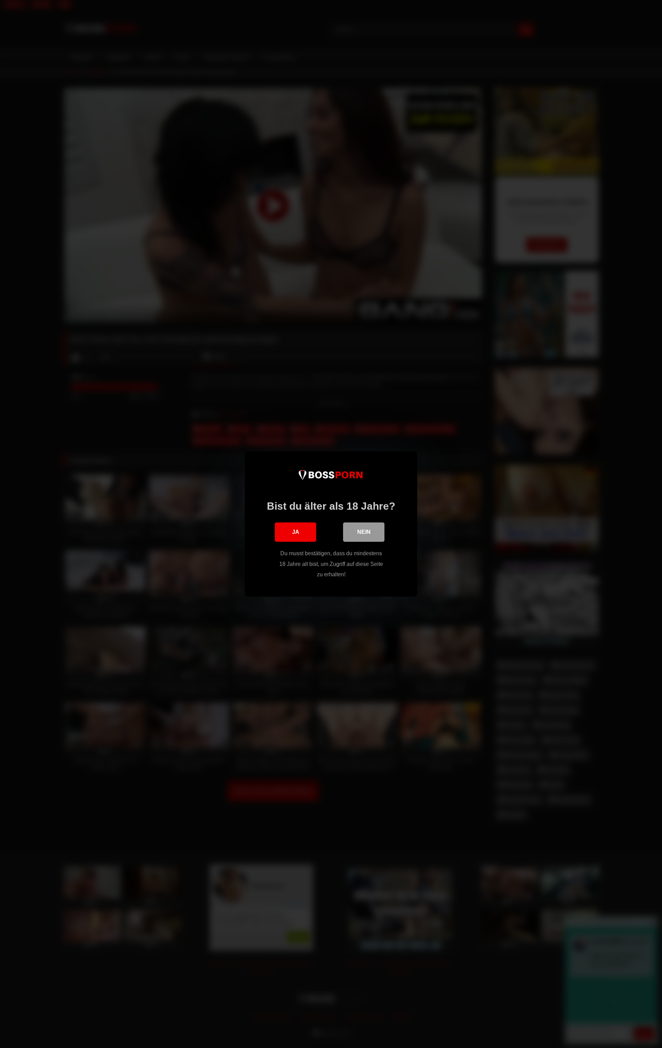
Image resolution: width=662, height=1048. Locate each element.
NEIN (364, 532)
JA (295, 532)
